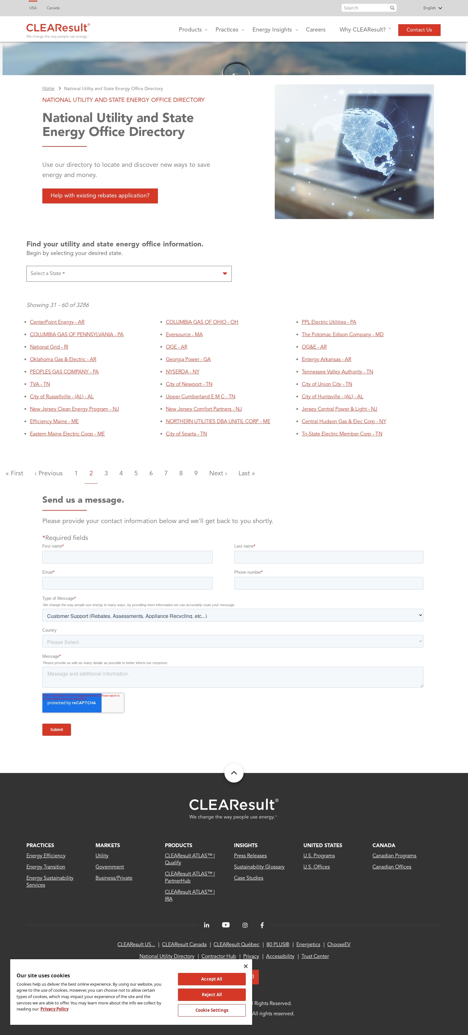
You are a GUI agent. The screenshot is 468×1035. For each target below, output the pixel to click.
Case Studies (248, 878)
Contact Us (419, 30)
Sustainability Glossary (259, 867)
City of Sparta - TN (186, 434)
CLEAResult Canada (184, 944)
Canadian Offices (391, 867)
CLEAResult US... (136, 944)
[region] (131, 992)
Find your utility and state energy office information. (115, 244)
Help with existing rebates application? (100, 196)
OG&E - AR (314, 347)
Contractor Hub (219, 956)
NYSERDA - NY (182, 372)
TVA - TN (40, 384)
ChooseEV (339, 944)
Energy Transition (46, 867)
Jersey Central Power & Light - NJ (340, 409)
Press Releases (250, 856)
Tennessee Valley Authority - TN (337, 372)
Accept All (211, 979)
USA (33, 8)
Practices (227, 30)
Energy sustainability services (50, 882)
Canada (53, 8)
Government (110, 867)
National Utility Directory (167, 956)
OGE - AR (176, 347)
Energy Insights (272, 30)
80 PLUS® (277, 944)
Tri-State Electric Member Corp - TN (342, 434)
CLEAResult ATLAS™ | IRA (190, 896)
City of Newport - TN (189, 384)
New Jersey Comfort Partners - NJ (204, 409)
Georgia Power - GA (188, 359)
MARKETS (108, 845)
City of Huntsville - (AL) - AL (333, 397)
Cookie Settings (211, 1010)
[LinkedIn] (207, 925)
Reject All (212, 994)
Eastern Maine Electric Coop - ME (67, 434)
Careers (316, 30)
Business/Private (114, 878)
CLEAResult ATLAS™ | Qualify (190, 860)
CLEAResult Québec (236, 944)
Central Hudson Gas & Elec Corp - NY (344, 421)
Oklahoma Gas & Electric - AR (63, 359)
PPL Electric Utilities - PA (329, 322)
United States (322, 845)
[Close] (246, 966)
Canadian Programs (394, 856)
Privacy (251, 956)
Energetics (308, 944)
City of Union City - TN (327, 384)
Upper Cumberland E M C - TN (201, 397)
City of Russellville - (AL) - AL (62, 397)
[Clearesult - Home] (234, 809)
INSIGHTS (246, 845)
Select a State (46, 273)
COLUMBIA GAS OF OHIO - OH (202, 322)
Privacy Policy (54, 1009)
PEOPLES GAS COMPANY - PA (64, 372)
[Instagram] (245, 925)
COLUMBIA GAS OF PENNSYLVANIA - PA (77, 334)
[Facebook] (262, 925)
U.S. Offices (316, 867)
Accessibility (280, 956)
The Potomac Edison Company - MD (343, 334)
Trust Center (315, 956)
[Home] (58, 29)
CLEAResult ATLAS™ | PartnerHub (190, 878)
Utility (102, 856)
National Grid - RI (49, 347)
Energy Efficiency (46, 856)
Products (190, 30)
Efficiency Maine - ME (54, 421)
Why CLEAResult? (363, 30)
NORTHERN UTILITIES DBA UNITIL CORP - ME (218, 421)
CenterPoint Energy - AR (57, 322)
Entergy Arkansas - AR (326, 359)
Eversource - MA (184, 334)
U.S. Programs (319, 856)
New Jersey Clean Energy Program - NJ (74, 409)
